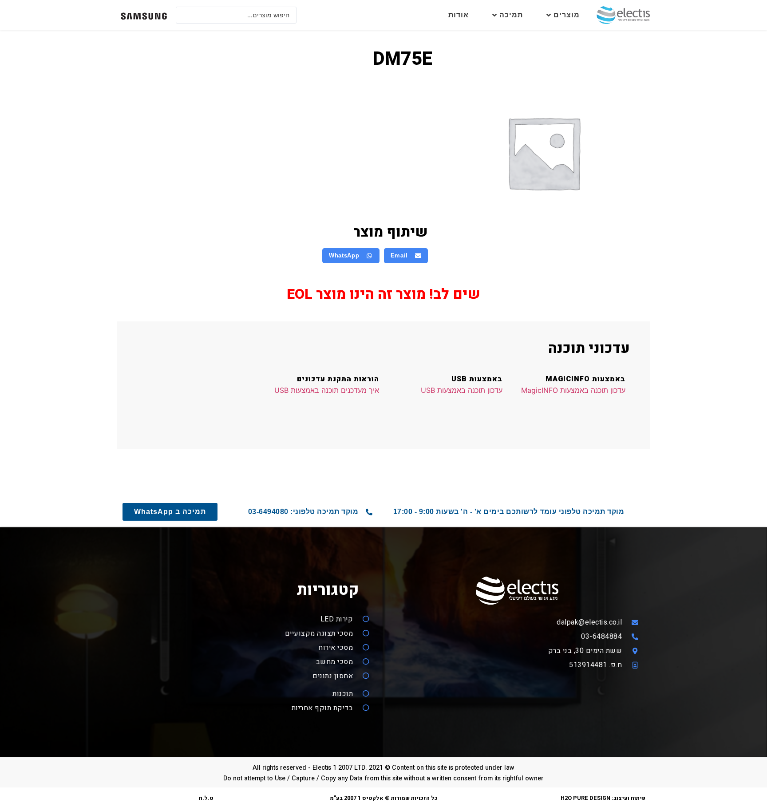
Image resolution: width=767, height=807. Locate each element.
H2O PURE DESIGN (585, 798)
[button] (406, 255)
